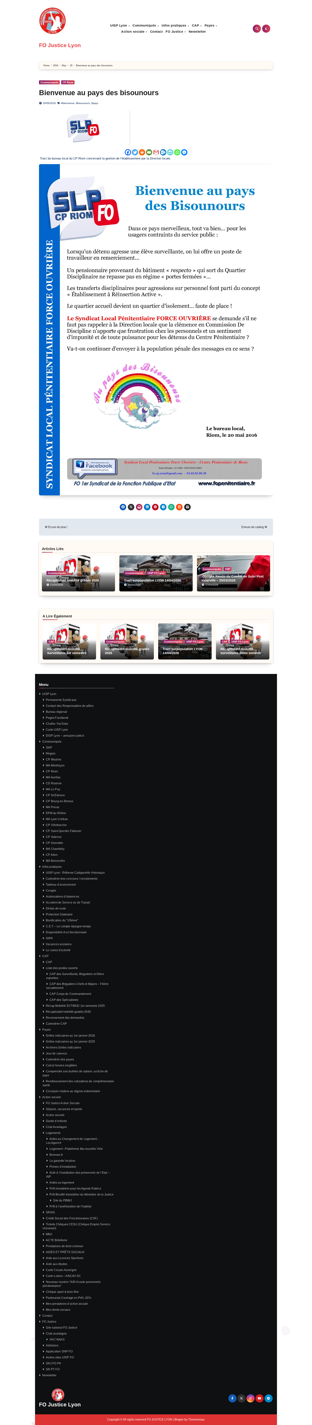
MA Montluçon (55, 765)
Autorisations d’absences (62, 896)
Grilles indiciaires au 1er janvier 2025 (70, 1041)
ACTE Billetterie (56, 1240)
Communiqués (145, 25)
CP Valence (54, 836)
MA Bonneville (55, 860)
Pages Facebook (57, 717)
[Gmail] (156, 152)
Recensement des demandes (65, 1017)
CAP (196, 25)
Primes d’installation (62, 1166)
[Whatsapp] (177, 152)
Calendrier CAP (56, 1023)
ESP (227, 569)
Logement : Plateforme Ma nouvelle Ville (76, 1148)
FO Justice (175, 31)
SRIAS (50, 1212)
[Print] (142, 152)
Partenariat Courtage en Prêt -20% (68, 1297)
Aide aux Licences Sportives (64, 1258)
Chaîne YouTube (57, 723)
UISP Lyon (119, 25)
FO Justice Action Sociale (63, 1103)
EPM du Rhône (56, 813)
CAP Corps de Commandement (70, 993)
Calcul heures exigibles (61, 1065)
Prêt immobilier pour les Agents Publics (75, 1188)
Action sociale (133, 31)
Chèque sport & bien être (62, 1291)
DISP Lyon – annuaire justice (65, 735)
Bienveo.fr (56, 1154)
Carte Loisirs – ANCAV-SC (63, 1275)
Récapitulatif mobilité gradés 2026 (72, 580)
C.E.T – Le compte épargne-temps (68, 926)
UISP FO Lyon (156, 573)
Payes (210, 25)
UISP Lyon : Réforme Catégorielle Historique (75, 872)
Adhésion (52, 1345)
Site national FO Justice (61, 1327)
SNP (49, 747)
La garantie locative (62, 1160)
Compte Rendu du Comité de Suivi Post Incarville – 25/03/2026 (233, 578)
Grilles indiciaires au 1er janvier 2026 (70, 1035)
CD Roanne (54, 783)
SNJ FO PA (53, 1363)
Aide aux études (56, 1264)
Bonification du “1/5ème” (62, 920)
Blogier (179, 1419)
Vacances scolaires (59, 944)
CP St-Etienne (55, 795)
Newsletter (197, 31)
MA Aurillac (53, 777)
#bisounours (83, 103)
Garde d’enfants (56, 1121)
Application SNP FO (59, 1351)
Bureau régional (56, 711)
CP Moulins (53, 759)
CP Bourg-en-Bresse (59, 801)
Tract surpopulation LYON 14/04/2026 (152, 580)
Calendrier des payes (60, 1059)
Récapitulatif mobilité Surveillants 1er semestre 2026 (66, 653)
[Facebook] (128, 152)
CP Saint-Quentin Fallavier (63, 830)
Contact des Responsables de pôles (70, 705)
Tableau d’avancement (61, 884)
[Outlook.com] (163, 152)
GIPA (49, 938)
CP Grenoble (54, 842)
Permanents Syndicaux (61, 699)
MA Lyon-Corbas (57, 819)
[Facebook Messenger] (184, 152)
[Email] (149, 152)
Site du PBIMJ (62, 1200)
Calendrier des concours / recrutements (72, 878)
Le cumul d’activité (58, 950)
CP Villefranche (56, 825)
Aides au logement (61, 1182)
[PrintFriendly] (170, 152)
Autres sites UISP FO (60, 1357)
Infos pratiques (174, 25)
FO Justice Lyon (60, 45)
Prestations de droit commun (64, 1246)
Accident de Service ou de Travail (68, 902)
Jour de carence (56, 1053)
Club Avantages (56, 1126)
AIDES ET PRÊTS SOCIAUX (65, 1252)
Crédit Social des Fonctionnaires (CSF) (72, 1218)
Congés (51, 890)
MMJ (49, 1234)
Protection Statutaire (59, 914)
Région (50, 753)
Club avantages (56, 1333)
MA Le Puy (53, 789)
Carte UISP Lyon (57, 729)
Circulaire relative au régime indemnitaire (73, 1091)
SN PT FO (53, 1369)
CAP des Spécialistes (63, 999)
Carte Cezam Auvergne (61, 1270)
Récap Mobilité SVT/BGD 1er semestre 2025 (75, 1005)
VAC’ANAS (57, 1339)
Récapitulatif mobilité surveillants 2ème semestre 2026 (241, 653)
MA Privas (52, 807)
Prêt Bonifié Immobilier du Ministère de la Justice (81, 1194)
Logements (53, 1132)
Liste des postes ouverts (62, 968)
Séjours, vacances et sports (64, 1109)
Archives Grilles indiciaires (63, 1047)
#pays (94, 103)
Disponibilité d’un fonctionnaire (66, 932)
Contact (156, 31)
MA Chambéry (55, 848)
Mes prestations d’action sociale (67, 1303)
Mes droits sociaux (58, 1309)
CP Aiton (52, 854)
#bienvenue (67, 103)
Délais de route (56, 908)
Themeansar (196, 1419)
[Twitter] (135, 152)
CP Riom (68, 82)
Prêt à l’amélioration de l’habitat (70, 1206)
